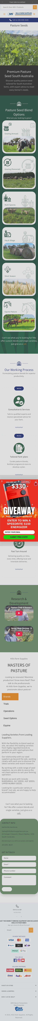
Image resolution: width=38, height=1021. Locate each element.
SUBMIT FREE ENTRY (19, 537)
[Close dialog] (35, 484)
